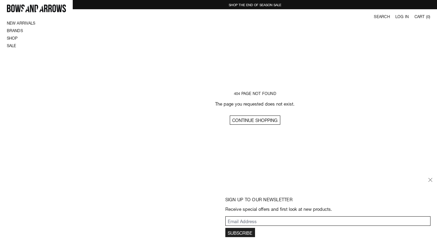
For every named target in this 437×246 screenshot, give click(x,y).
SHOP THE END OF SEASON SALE (255, 4)
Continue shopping (255, 119)
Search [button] (382, 16)
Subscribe (240, 232)
